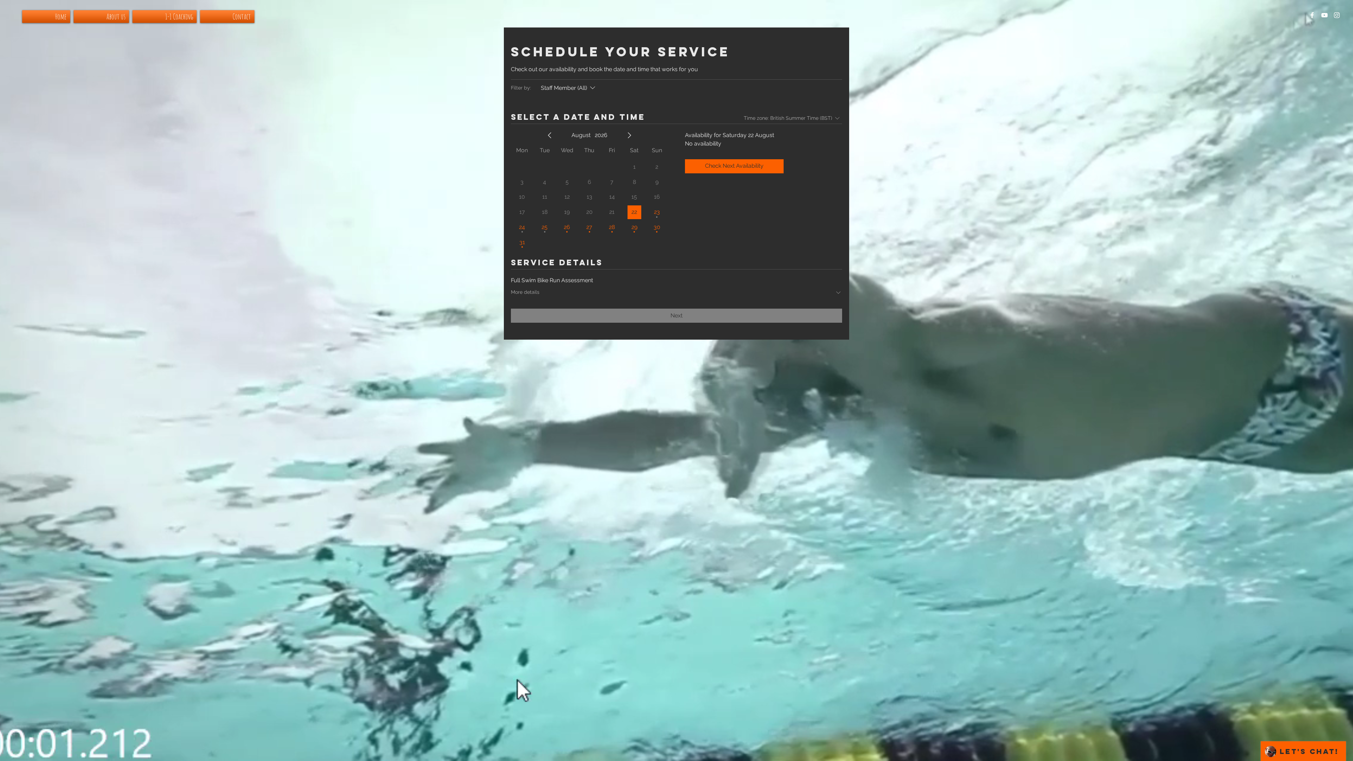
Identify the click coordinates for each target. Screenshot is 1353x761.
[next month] (629, 135)
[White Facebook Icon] (1312, 15)
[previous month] (549, 135)
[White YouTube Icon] (1324, 15)
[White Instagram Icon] (1337, 15)
